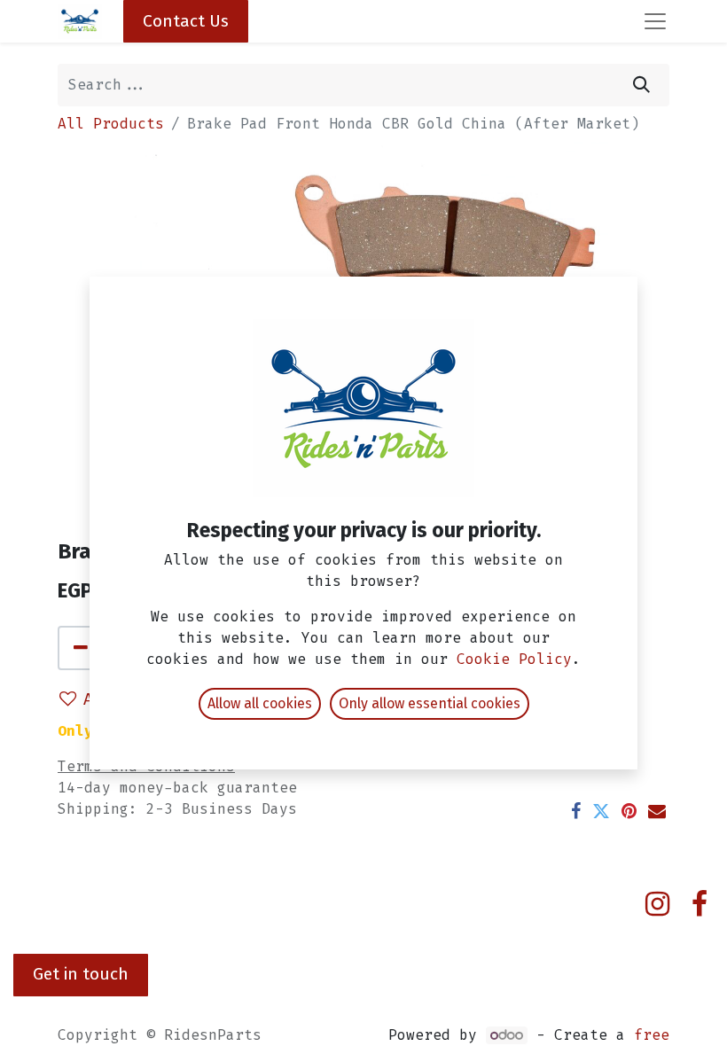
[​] (657, 904)
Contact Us (186, 21)
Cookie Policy (514, 659)
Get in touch (81, 974)
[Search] (641, 85)
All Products (111, 123)
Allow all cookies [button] (259, 703)
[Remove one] (81, 648)
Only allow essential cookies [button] (429, 703)
